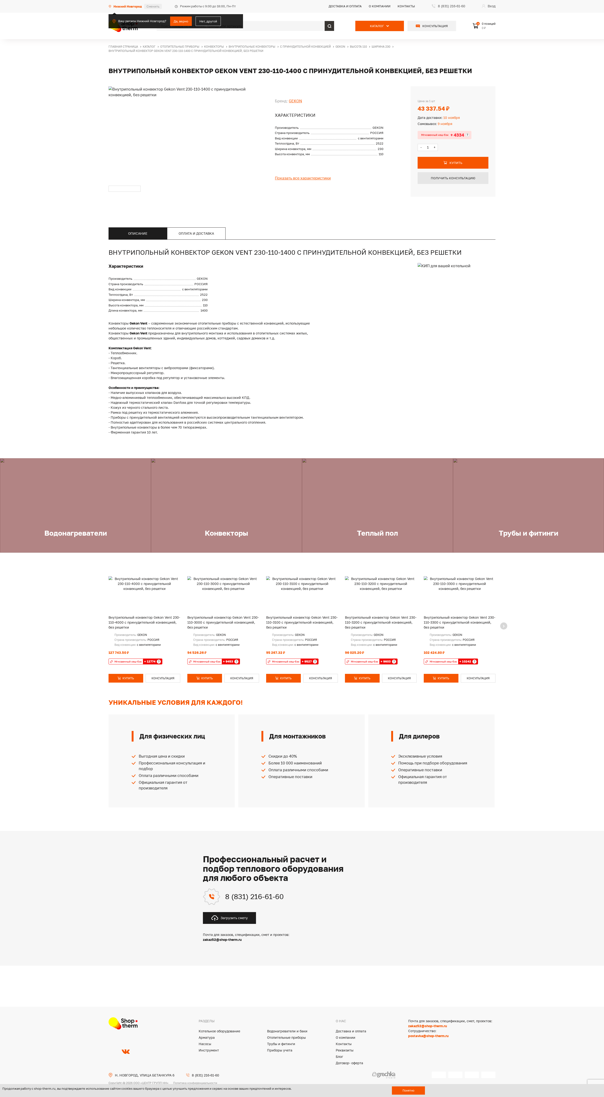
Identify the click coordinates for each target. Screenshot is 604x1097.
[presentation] (503, 626)
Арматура (207, 1037)
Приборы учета (279, 1050)
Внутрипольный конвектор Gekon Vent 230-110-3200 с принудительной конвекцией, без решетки (380, 622)
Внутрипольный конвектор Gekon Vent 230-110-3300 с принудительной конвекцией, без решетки (459, 622)
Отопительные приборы (286, 1037)
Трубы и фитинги (281, 1044)
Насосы (205, 1044)
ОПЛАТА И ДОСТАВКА (196, 233)
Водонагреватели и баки (287, 1031)
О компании (379, 6)
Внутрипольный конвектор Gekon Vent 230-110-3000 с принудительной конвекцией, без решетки (223, 622)
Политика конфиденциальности (195, 1083)
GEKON (295, 101)
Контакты (406, 6)
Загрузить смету (234, 918)
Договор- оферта (349, 1063)
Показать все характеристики (303, 178)
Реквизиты (344, 1050)
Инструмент (209, 1050)
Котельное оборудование (219, 1031)
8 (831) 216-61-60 (254, 896)
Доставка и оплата (345, 6)
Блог (339, 1057)
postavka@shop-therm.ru (428, 1036)
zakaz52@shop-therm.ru (427, 1026)
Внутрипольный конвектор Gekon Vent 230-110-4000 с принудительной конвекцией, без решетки (144, 622)
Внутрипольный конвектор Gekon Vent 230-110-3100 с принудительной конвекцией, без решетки (302, 622)
